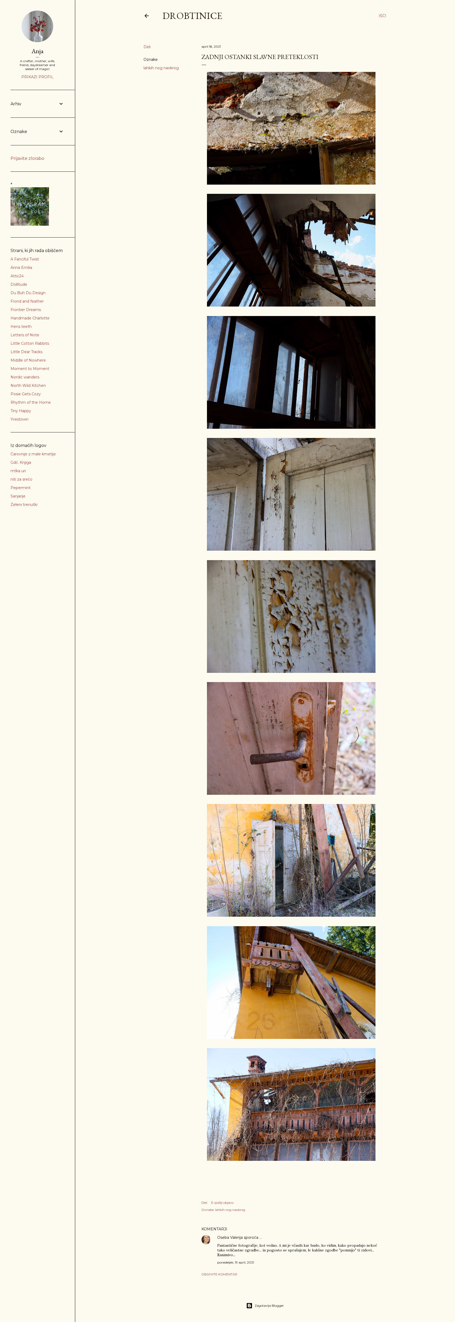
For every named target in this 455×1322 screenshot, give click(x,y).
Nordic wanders (25, 377)
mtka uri (18, 470)
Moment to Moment (30, 368)
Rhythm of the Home (31, 402)
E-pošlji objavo (222, 1203)
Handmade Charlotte (30, 318)
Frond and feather (27, 301)
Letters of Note (25, 335)
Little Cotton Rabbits (30, 343)
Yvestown (19, 419)
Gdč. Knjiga (21, 462)
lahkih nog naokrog (161, 68)
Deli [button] (147, 47)
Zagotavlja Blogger (269, 1306)
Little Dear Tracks (26, 351)
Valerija (236, 1237)
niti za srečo (21, 479)
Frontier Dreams (26, 309)
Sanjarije (18, 496)
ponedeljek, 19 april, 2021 (235, 1262)
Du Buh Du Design (28, 292)
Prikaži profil (37, 77)
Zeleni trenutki (24, 504)
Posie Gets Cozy (26, 394)
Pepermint (21, 487)
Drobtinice (192, 15)
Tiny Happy (21, 410)
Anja (37, 51)
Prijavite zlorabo (27, 158)
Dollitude (19, 284)
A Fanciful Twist (25, 259)
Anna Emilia (21, 267)
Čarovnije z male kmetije (33, 454)
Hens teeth (21, 326)
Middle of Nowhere (28, 360)
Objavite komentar (219, 1274)
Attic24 (17, 276)
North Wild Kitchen (28, 385)
